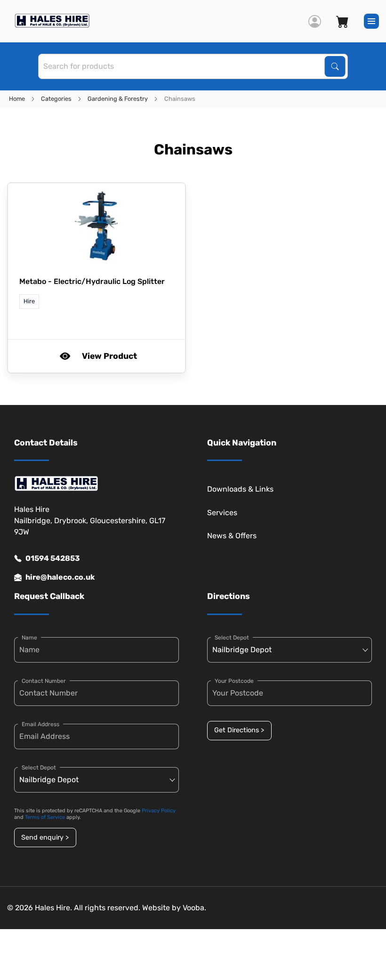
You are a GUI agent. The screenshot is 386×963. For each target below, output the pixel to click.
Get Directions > (239, 730)
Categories (56, 98)
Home (17, 98)
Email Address (40, 724)
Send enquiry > (45, 838)
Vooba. (194, 907)
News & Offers (232, 535)
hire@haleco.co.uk (60, 577)
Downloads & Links (240, 489)
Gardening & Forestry (118, 98)
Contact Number (44, 681)
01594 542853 (52, 558)
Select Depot (39, 767)
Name (29, 637)
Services (222, 512)
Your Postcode (234, 681)
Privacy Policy (159, 811)
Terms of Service (45, 817)
